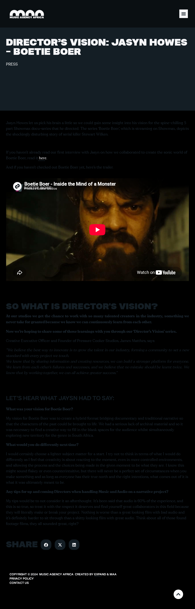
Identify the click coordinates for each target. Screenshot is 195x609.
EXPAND (100, 574)
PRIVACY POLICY (22, 578)
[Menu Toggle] (183, 13)
